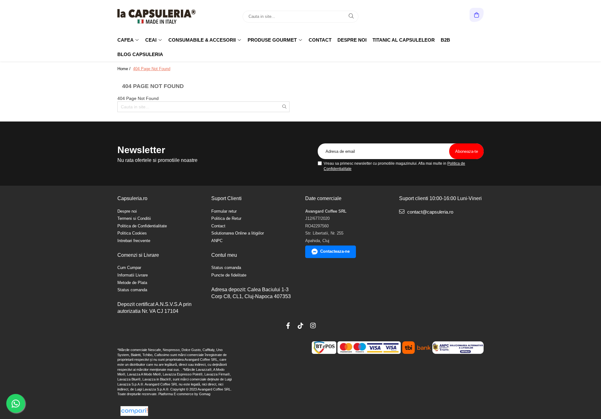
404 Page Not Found (151, 68)
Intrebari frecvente (133, 240)
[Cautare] (351, 17)
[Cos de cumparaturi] (477, 15)
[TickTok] (300, 325)
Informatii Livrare (132, 275)
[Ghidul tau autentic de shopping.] (134, 411)
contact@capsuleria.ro (429, 212)
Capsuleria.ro (132, 198)
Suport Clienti (226, 198)
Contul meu (224, 255)
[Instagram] (313, 325)
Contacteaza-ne (335, 251)
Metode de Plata (132, 282)
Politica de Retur (226, 218)
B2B (445, 40)
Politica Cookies (132, 233)
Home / (124, 68)
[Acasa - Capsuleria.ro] (156, 16)
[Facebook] (288, 325)
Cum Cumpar (129, 267)
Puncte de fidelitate (228, 275)
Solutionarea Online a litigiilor (237, 233)
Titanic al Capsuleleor (403, 40)
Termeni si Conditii (134, 218)
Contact (320, 40)
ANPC (217, 240)
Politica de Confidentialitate (142, 226)
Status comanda (132, 289)
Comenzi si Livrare (138, 255)
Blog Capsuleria (140, 54)
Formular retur (224, 211)
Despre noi (352, 40)
